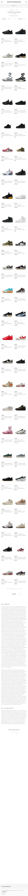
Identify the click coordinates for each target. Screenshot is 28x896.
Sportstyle (4, 18)
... (19, 588)
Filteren (14, 5)
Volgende (14, 594)
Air (9, 18)
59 (20, 588)
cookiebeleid (4, 891)
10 (17, 588)
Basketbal (20, 18)
